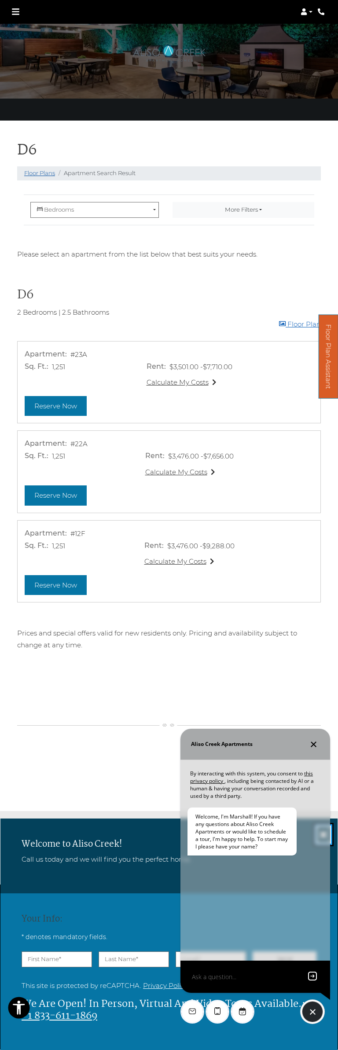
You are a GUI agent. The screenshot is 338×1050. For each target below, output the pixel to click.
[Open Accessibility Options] (19, 1009)
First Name (44, 958)
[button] (306, 12)
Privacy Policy (165, 985)
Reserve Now (60, 405)
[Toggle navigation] (15, 12)
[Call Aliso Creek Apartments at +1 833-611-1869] (322, 12)
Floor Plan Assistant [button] (328, 361)
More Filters (241, 209)
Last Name (121, 958)
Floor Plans (39, 172)
